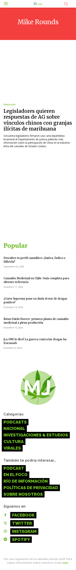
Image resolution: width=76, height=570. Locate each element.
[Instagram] (5, 531)
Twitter (22, 523)
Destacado (10, 104)
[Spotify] (5, 539)
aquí (65, 562)
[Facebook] (5, 515)
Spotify (21, 539)
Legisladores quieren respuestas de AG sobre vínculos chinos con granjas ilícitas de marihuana (38, 120)
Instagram (24, 531)
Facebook (23, 515)
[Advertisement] (38, 196)
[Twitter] (5, 523)
